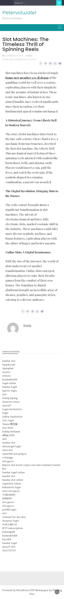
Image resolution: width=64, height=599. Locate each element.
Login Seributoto (12, 409)
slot (4, 394)
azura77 (6, 405)
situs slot (7, 450)
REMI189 (7, 498)
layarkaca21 (8, 364)
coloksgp (7, 457)
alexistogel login (11, 446)
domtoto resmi (11, 401)
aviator (6, 372)
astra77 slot (8, 546)
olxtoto (6, 375)
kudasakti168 (9, 379)
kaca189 (6, 539)
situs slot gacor (11, 491)
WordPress (22, 590)
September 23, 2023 (13, 56)
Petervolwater (19, 12)
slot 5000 (7, 427)
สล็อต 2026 (8, 435)
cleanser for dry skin (14, 517)
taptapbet (8, 368)
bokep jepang (10, 398)
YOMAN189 (8, 494)
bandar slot (8, 361)
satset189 (7, 454)
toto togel (8, 420)
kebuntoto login (11, 487)
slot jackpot (20, 454)
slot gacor (8, 461)
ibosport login (10, 520)
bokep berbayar (11, 431)
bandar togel (9, 387)
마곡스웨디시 (9, 524)
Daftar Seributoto (12, 416)
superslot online (11, 483)
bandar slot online (12, 480)
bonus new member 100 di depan (19, 60)
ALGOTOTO (9, 550)
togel (5, 413)
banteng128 (8, 532)
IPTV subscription (12, 528)
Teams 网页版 (10, 424)
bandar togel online (13, 472)
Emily (27, 326)
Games (29, 56)
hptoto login (9, 390)
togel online (9, 383)
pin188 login (9, 509)
